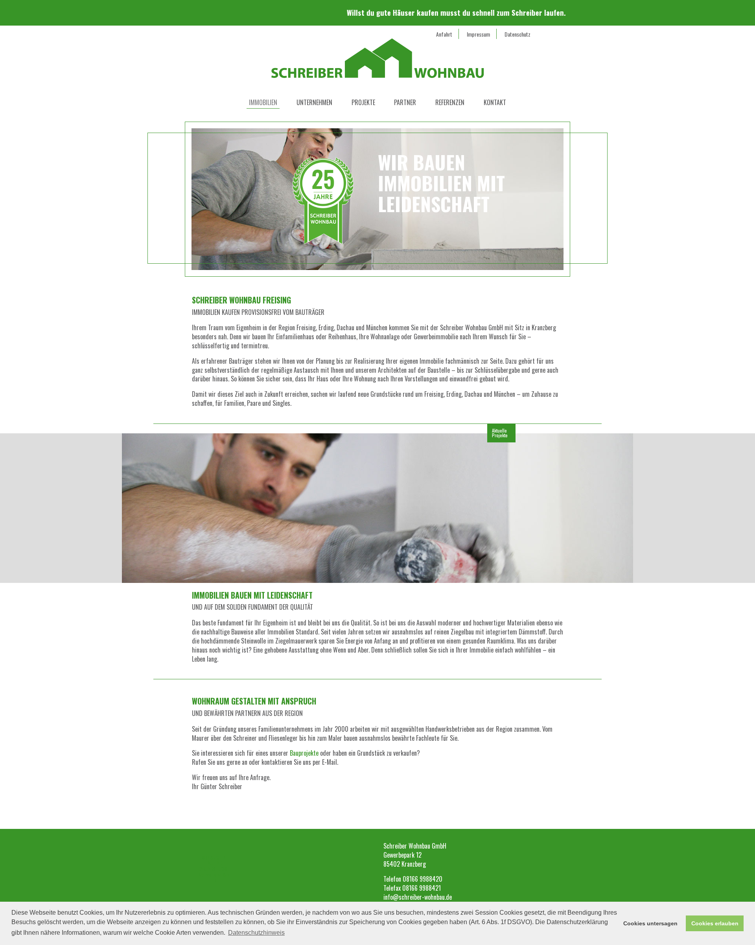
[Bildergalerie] (254, 37)
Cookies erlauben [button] (714, 923)
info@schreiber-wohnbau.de (417, 897)
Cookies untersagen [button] (650, 923)
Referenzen (449, 102)
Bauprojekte (304, 753)
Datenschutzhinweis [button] (256, 932)
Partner (405, 102)
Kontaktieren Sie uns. (213, 869)
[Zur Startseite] (377, 55)
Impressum (478, 34)
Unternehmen (314, 102)
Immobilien (263, 102)
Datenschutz (517, 34)
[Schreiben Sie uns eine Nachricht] (223, 39)
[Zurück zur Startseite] (426, 815)
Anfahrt (444, 34)
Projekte (363, 102)
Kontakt (495, 102)
